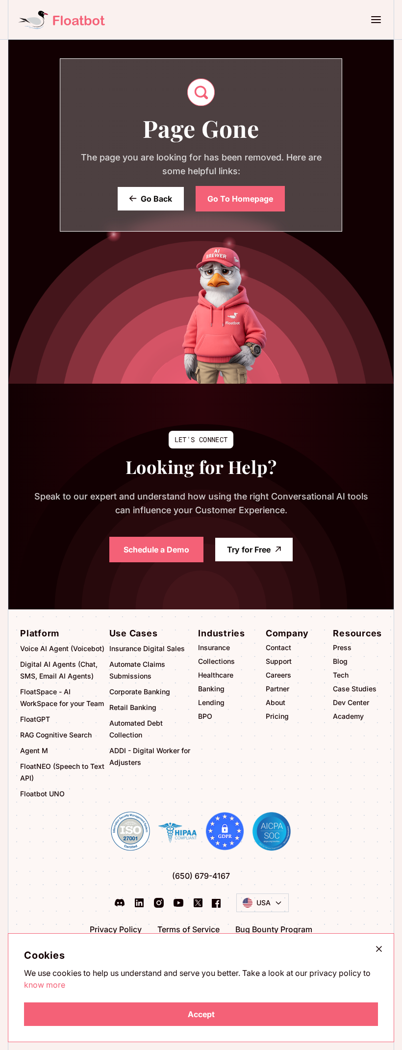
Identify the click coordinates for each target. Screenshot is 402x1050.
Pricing (277, 716)
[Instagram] (159, 903)
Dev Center (351, 702)
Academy (348, 716)
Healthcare (215, 675)
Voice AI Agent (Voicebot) (62, 648)
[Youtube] (178, 903)
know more (44, 985)
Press (342, 647)
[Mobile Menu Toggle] (380, 19)
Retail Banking (132, 707)
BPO (205, 716)
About (275, 702)
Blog (340, 661)
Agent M (34, 750)
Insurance (214, 647)
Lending (211, 702)
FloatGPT (35, 719)
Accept (201, 1014)
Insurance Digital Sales (147, 648)
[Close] (379, 949)
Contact (278, 647)
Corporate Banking (139, 691)
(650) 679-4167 (201, 876)
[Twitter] (198, 903)
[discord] (120, 903)
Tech (341, 675)
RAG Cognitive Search (56, 735)
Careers (278, 675)
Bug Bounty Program (273, 929)
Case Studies (355, 688)
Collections (216, 661)
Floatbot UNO (42, 793)
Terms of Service (188, 929)
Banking (211, 688)
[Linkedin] (139, 903)
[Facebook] (216, 903)
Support (279, 661)
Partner (277, 688)
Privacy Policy (116, 929)
